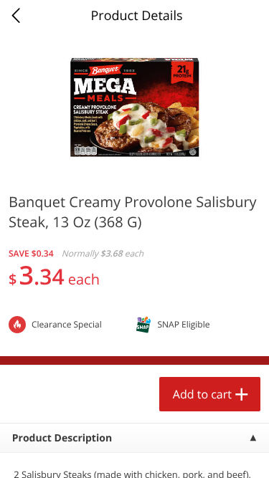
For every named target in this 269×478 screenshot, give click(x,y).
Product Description (62, 438)
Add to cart (202, 394)
